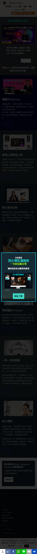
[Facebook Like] (8, 551)
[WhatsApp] (18, 551)
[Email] (29, 551)
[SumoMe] (34, 551)
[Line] (23, 551)
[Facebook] (13, 551)
